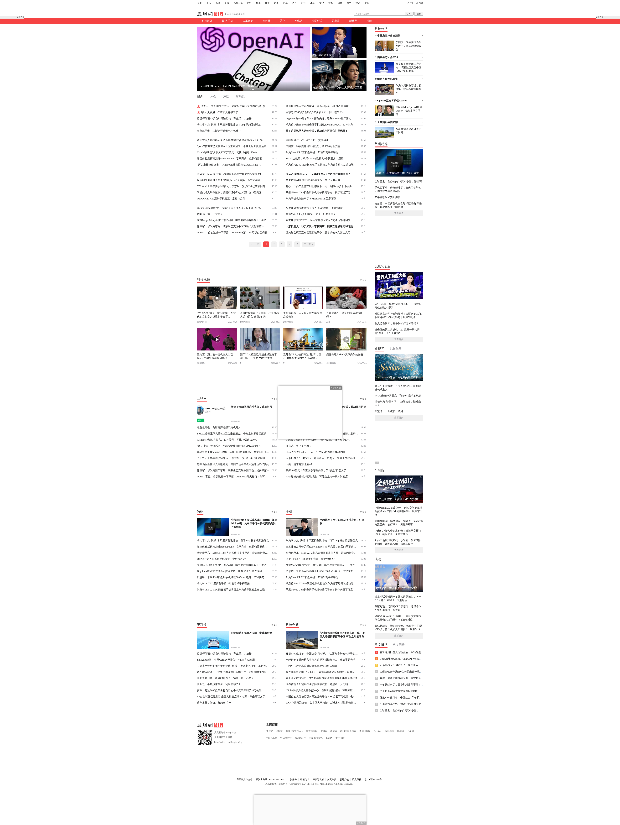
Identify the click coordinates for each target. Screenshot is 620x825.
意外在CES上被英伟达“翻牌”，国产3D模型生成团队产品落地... (302, 356)
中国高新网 (271, 738)
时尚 (276, 3)
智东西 (329, 738)
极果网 (333, 731)
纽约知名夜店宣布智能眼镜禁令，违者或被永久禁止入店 (318, 232)
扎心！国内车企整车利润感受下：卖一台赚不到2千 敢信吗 (319, 186)
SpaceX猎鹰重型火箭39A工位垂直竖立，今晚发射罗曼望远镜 (231, 146)
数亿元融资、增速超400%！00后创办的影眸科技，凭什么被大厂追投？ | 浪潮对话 (398, 627)
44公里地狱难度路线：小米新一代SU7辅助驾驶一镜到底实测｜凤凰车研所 (398, 542)
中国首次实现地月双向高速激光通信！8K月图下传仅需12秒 (320, 696)
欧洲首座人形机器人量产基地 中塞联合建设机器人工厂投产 (231, 140)
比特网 (400, 731)
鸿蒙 (369, 20)
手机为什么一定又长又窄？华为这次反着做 (302, 315)
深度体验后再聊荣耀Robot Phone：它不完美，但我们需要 (229, 158)
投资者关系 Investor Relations (270, 779)
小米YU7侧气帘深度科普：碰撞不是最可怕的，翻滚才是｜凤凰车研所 (398, 532)
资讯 (208, 3)
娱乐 (258, 3)
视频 (217, 3)
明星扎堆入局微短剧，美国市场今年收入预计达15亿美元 (229, 192)
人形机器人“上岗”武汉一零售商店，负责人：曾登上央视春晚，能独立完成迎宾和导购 (322, 458)
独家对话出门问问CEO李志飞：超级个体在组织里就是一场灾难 (398, 608)
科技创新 (292, 624)
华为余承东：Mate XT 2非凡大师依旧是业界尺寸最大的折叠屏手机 (233, 552)
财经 (249, 3)
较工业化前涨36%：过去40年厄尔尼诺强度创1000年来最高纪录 (322, 678)
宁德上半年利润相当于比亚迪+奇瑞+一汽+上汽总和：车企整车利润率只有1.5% (233, 665)
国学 (348, 3)
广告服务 (292, 779)
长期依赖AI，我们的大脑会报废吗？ (344, 315)
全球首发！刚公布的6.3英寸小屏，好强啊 (398, 181)
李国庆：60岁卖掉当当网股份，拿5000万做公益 (313, 146)
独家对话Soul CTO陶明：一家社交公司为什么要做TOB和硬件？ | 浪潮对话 (398, 618)
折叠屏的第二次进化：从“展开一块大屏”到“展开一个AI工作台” (398, 331)
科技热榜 (381, 28)
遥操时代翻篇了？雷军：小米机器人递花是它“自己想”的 (259, 315)
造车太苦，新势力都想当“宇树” (215, 702)
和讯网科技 (300, 738)
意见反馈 (344, 779)
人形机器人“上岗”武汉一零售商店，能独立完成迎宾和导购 (319, 226)
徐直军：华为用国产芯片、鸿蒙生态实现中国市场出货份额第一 (233, 470)
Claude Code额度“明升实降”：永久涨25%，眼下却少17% (229, 208)
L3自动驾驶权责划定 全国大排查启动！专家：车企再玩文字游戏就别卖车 (233, 696)
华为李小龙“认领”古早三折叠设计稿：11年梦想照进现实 (229, 124)
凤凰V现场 (382, 266)
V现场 (298, 20)
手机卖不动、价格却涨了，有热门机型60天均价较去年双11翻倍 (398, 189)
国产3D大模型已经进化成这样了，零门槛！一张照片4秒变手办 (259, 356)
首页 (199, 3)
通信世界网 (365, 731)
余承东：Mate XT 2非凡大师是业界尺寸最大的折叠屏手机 (230, 174)
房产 (294, 3)
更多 (367, 3)
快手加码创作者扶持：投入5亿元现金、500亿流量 (314, 208)
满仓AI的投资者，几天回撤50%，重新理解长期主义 (398, 388)
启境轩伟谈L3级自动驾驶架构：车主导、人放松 (224, 118)
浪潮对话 (317, 20)
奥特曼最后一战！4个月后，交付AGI (307, 140)
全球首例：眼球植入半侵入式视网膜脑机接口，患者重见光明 (321, 659)
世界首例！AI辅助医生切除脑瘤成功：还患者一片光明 (317, 684)
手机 (289, 511)
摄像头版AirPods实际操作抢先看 (344, 354)
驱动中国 (389, 731)
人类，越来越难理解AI (299, 464)
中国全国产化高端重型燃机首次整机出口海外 (311, 665)
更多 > (363, 280)
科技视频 (203, 279)
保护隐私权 (318, 779)
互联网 (202, 398)
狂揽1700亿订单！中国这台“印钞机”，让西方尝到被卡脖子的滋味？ (322, 653)
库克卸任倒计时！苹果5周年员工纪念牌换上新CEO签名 (228, 180)
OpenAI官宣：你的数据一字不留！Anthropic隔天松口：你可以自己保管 (233, 476)
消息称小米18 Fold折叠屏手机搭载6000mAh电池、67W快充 (319, 124)
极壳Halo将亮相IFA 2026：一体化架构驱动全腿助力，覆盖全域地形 (322, 672)
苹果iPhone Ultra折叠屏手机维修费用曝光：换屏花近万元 (318, 192)
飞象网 (410, 731)
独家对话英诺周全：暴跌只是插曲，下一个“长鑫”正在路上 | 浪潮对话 (398, 598)
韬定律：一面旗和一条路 (389, 411)
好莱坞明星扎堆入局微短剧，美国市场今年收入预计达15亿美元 (233, 464)
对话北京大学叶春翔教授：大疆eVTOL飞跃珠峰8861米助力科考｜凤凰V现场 (398, 315)
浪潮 (378, 559)
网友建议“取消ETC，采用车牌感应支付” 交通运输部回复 (318, 220)
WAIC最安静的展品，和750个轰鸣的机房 (398, 395)
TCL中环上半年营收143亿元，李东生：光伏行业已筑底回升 (231, 186)
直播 (226, 3)
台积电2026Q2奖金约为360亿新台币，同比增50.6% (314, 112)
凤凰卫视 (238, 3)
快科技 (279, 731)
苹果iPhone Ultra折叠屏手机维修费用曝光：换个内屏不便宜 (319, 589)
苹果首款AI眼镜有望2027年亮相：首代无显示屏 (313, 180)
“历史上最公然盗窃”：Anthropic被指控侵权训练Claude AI (229, 164)
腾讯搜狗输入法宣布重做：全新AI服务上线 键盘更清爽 (317, 106)
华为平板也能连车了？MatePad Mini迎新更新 (311, 198)
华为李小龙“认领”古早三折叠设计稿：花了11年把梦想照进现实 (233, 540)
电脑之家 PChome (294, 731)
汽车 (285, 3)
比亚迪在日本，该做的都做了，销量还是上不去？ (225, 678)
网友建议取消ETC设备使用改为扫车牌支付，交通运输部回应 (232, 672)
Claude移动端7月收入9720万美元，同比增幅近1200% (227, 152)
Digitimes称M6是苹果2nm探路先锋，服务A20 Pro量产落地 (318, 118)
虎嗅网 (323, 731)
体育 (267, 3)
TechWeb (378, 731)
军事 (312, 3)
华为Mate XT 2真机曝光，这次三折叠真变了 (311, 214)
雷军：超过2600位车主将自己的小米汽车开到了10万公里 (229, 690)
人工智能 (248, 20)
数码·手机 (227, 20)
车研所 (379, 470)
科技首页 (207, 20)
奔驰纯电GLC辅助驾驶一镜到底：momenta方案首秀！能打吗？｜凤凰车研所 (399, 523)
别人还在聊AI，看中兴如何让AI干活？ (397, 323)
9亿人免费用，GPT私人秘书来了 (219, 112)
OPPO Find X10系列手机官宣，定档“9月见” (221, 198)
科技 (303, 3)
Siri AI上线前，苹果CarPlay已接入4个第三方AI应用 (315, 158)
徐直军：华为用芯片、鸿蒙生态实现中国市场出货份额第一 (230, 226)
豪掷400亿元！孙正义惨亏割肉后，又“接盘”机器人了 (316, 470)
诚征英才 (304, 779)
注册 (412, 3)
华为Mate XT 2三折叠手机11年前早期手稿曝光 (312, 152)
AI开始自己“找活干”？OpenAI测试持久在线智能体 (227, 86)
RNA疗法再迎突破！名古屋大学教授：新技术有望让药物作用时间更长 (322, 702)
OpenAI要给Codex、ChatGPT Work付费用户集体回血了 (318, 174)
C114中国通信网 (348, 731)
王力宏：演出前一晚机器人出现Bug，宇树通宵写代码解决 (215, 356)
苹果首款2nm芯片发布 (387, 197)
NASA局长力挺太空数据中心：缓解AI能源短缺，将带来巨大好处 (322, 690)
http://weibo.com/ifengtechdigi (228, 742)
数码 (358, 3)
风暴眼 (336, 20)
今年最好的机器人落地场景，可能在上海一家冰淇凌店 (317, 476)
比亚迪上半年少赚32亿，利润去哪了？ (219, 684)
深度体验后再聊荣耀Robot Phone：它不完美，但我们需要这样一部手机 (233, 546)
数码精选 (381, 144)
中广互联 (340, 738)
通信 (282, 20)
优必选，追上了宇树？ (210, 214)
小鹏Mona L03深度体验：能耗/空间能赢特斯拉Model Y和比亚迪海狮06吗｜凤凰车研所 (398, 511)
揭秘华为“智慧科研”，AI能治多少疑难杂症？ (398, 403)
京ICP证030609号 (373, 779)
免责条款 (331, 779)
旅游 (330, 3)
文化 (321, 3)
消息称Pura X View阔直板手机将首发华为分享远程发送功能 (319, 164)
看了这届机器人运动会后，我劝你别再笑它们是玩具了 (317, 130)
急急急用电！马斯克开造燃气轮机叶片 (219, 130)
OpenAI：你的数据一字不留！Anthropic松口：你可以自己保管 (232, 232)
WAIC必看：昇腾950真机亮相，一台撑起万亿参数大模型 (398, 306)
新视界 (353, 20)
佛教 (339, 3)
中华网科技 (286, 738)
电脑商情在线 (316, 738)
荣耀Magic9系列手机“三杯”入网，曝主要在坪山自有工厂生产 (231, 220)
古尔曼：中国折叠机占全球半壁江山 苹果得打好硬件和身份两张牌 (398, 205)
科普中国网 (311, 731)
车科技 (266, 20)
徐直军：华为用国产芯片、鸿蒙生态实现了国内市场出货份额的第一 (235, 106)
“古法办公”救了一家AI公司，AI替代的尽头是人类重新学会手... (216, 315)
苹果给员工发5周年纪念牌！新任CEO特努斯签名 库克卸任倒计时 (233, 452)
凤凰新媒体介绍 (245, 779)
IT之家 (269, 731)
